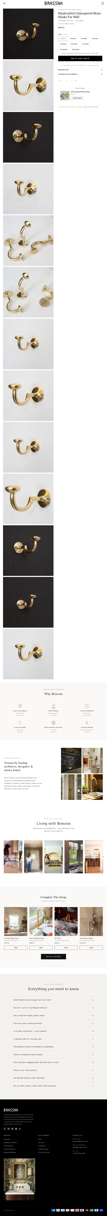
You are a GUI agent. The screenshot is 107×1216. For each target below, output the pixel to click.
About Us (41, 1143)
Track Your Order (44, 1152)
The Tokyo (58, 938)
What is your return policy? (25, 1070)
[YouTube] (16, 1129)
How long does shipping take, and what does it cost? (36, 1062)
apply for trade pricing (91, 107)
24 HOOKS (63, 49)
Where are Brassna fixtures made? (28, 1055)
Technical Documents (80, 74)
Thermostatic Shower (86, 938)
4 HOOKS (95, 38)
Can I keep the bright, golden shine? (29, 1015)
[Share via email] (71, 80)
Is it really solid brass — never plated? (30, 1031)
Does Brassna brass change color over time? (32, 1000)
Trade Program (43, 1149)
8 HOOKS (74, 44)
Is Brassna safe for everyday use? (27, 1039)
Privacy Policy (8, 1146)
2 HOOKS (73, 38)
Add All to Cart (53, 956)
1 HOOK (62, 38)
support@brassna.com (80, 1141)
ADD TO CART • (80, 59)
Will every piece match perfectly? (27, 1023)
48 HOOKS (75, 49)
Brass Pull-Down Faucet (36, 938)
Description (80, 70)
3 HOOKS (84, 38)
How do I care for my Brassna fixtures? (30, 1008)
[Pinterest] (9, 1129)
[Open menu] (6, 3)
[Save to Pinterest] (76, 80)
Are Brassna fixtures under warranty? (29, 1078)
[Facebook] (12, 1129)
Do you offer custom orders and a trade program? (34, 1086)
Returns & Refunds (10, 1152)
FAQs (40, 1139)
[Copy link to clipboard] (66, 80)
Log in (80, 107)
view (15, 947)
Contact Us (42, 1146)
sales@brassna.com (80, 1147)
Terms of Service (9, 1149)
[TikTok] (20, 1129)
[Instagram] (5, 1129)
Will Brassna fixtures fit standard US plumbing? (33, 1047)
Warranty (7, 1139)
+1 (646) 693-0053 (79, 1153)
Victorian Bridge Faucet (11, 938)
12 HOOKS (85, 44)
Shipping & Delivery (10, 1143)
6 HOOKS (63, 44)
